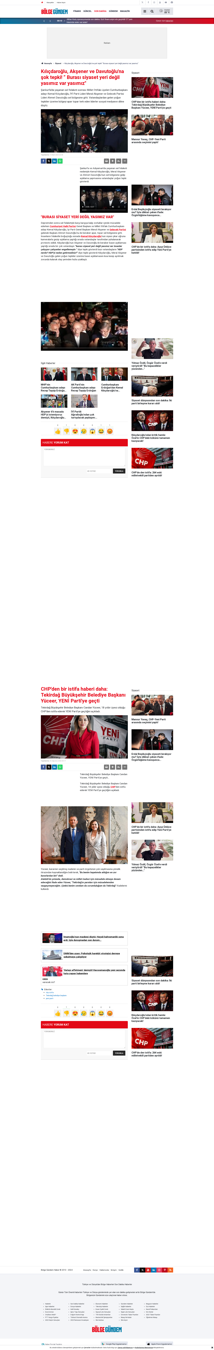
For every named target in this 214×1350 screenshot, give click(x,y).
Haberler (48, 1304)
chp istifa (50, 992)
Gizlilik (121, 1270)
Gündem (113, 11)
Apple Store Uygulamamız (161, 1344)
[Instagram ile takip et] (159, 1270)
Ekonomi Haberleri (102, 1304)
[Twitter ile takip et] (142, 1270)
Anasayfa (48, 63)
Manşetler (50, 2)
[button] (112, 161)
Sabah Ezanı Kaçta (127, 1309)
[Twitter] (48, 161)
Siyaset (58, 63)
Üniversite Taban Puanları (129, 1315)
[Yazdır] (106, 161)
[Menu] (145, 11)
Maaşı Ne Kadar (126, 1317)
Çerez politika (123, 1348)
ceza (45, 978)
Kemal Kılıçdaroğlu (91, 236)
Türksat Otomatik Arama (78, 1317)
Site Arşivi (124, 1320)
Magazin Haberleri (152, 1304)
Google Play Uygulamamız (116, 1344)
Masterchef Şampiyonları (104, 1317)
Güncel (87, 11)
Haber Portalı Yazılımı (53, 1344)
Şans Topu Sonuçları (77, 1312)
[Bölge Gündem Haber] (54, 11)
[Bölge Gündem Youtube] (160, 2)
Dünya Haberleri (75, 1306)
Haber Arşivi (61, 2)
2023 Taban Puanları (153, 1315)
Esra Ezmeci (49, 1312)
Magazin (125, 11)
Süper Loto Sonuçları (128, 1312)
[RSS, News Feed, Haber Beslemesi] (170, 1270)
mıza (131, 1348)
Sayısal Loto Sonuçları (103, 1312)
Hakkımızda (104, 1270)
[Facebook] (43, 161)
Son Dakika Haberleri (77, 1304)
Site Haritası (100, 1320)
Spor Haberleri (49, 1306)
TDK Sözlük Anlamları (103, 1315)
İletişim (114, 1270)
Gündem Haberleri (127, 1304)
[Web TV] (165, 2)
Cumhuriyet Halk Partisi (63, 226)
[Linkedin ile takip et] (153, 1270)
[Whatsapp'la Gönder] (60, 161)
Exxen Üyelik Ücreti (102, 1309)
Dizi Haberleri (150, 1306)
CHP (113, 786)
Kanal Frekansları (152, 1309)
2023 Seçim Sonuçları (52, 1320)
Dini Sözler (149, 1312)
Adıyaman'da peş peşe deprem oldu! (82, 21)
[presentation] (44, 20)
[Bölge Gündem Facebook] (148, 2)
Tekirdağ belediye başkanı (56, 995)
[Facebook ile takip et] (137, 1270)
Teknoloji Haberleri (102, 1306)
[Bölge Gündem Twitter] (142, 2)
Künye (95, 1270)
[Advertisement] (59, 182)
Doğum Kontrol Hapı (77, 1315)
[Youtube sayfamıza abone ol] (148, 1270)
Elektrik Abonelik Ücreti (52, 1309)
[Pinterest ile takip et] (165, 1270)
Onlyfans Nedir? (50, 1315)
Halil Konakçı (74, 1309)
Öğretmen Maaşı (151, 1317)
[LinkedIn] (54, 161)
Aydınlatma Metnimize (144, 1348)
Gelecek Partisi (118, 229)
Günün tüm (164, 21)
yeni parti (49, 998)
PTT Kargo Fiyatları (51, 1317)
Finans (77, 11)
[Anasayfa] (42, 2)
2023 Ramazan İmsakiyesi (79, 1320)
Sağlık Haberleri (126, 1306)
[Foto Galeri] (171, 2)
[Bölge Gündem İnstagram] (154, 2)
